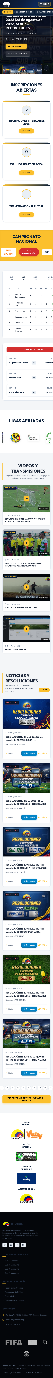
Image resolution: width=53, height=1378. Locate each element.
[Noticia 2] (6, 69)
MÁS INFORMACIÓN (28, 252)
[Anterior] (39, 67)
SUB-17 (36, 278)
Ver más (41, 753)
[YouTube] (23, 1245)
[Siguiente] (46, 67)
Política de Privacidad (34, 1373)
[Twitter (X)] (11, 1245)
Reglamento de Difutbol (14, 1292)
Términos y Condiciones (11, 1373)
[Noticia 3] (10, 69)
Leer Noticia (14, 46)
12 (51, 1088)
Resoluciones (25, 12)
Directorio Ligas (11, 1296)
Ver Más (26, 131)
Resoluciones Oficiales (14, 1288)
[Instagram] (17, 1245)
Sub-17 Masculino (12, 1273)
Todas (44, 690)
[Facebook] (4, 1245)
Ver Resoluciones (17, 54)
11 (45, 1088)
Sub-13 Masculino (12, 1265)
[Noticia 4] (13, 69)
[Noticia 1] (4, 69)
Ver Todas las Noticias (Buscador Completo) (25, 1099)
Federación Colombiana (14, 1300)
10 (40, 1088)
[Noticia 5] (15, 69)
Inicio (9, 12)
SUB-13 (12, 278)
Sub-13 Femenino (11, 1261)
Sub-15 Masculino (12, 1269)
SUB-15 (24, 278)
